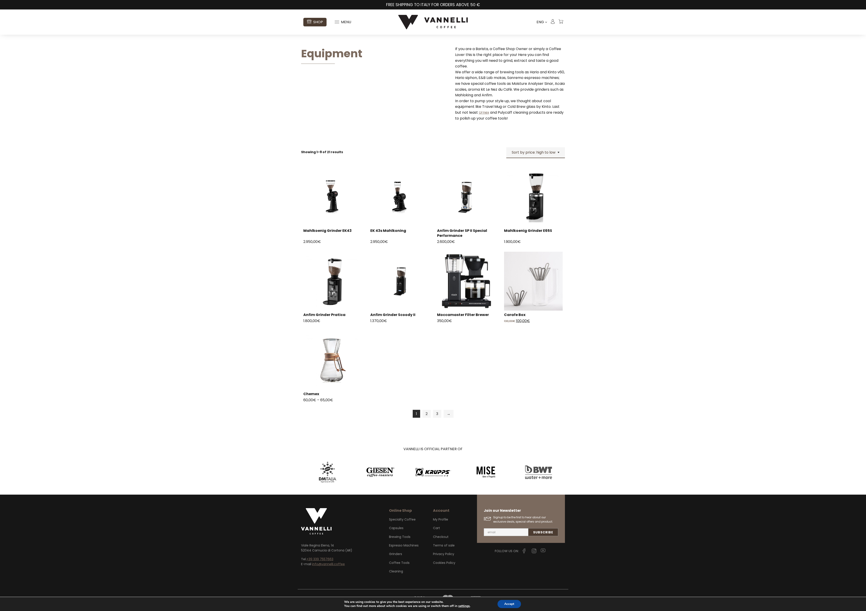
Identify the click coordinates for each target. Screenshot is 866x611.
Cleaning (396, 571)
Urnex (484, 112)
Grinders (395, 554)
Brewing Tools (399, 537)
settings (464, 606)
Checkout (441, 537)
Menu (346, 22)
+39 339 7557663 (319, 559)
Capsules (396, 528)
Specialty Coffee (402, 519)
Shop (318, 22)
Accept (509, 604)
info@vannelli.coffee (328, 564)
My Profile (440, 519)
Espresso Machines (404, 545)
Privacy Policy (443, 554)
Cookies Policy (444, 562)
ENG (542, 22)
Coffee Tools (399, 562)
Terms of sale (444, 545)
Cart (436, 528)
